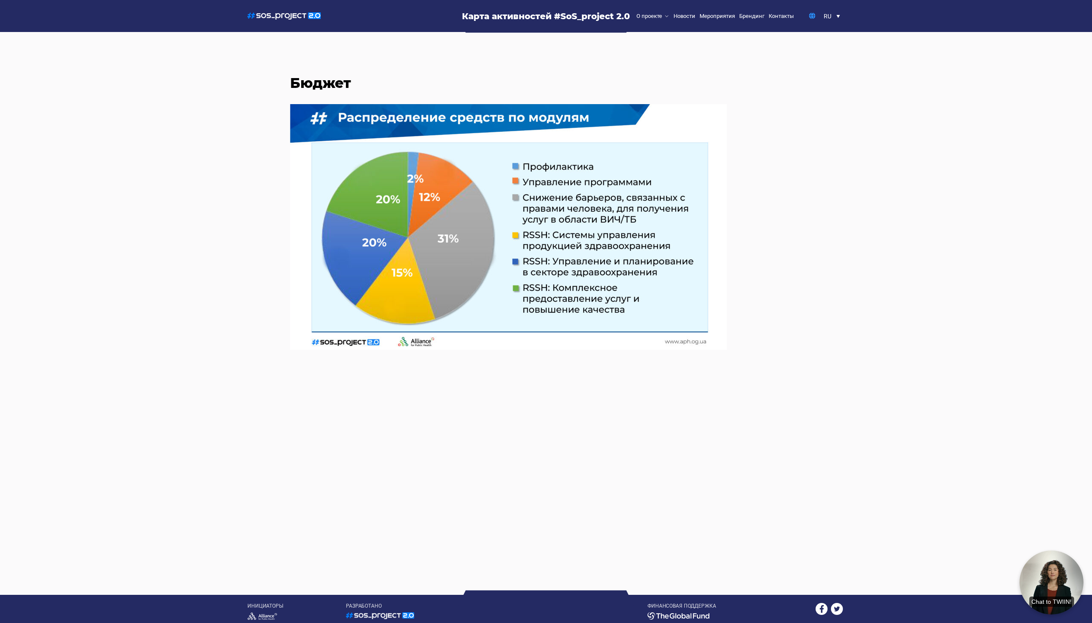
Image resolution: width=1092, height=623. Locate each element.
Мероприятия (717, 16)
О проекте (649, 16)
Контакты (781, 16)
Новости (684, 16)
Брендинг (751, 16)
